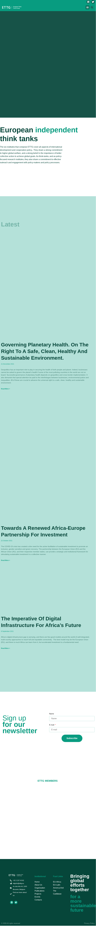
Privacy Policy (89, 923)
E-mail (52, 725)
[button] (87, 7)
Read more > (5, 389)
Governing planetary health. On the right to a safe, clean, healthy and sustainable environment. (45, 351)
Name (51, 714)
